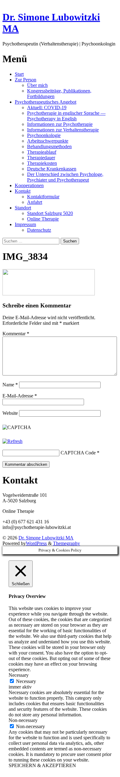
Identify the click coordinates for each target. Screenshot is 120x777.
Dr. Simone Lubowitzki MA (46, 537)
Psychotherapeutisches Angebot (45, 102)
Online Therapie (43, 218)
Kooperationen (29, 185)
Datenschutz (39, 230)
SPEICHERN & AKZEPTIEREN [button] (42, 765)
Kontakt (22, 191)
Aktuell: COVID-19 (46, 107)
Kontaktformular (43, 196)
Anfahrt (34, 202)
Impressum (25, 224)
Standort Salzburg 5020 (50, 213)
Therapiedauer (41, 157)
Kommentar (15, 333)
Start (19, 74)
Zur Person (25, 79)
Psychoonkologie (44, 135)
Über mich (37, 85)
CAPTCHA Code (78, 452)
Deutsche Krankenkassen (51, 168)
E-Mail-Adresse (19, 395)
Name (10, 384)
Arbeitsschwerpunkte (47, 141)
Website (10, 413)
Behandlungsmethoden (49, 146)
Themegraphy (66, 543)
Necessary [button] (19, 675)
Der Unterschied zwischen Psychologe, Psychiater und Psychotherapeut (65, 177)
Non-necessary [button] (23, 720)
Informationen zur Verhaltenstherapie (63, 129)
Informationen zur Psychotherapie (60, 124)
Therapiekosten (42, 163)
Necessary (26, 681)
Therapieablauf (41, 152)
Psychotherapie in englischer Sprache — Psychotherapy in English (66, 115)
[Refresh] (12, 441)
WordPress (36, 543)
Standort (23, 207)
